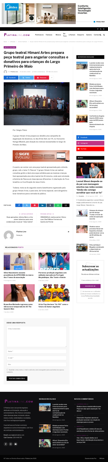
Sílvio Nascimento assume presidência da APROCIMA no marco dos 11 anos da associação (18, 275)
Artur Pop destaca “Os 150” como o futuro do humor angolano (53, 305)
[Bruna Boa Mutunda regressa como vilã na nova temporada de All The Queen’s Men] (19, 293)
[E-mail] (6, 157)
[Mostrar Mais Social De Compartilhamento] (52, 78)
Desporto (80, 35)
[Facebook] (6, 136)
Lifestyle (72, 35)
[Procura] (104, 34)
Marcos (79, 426)
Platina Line (14, 71)
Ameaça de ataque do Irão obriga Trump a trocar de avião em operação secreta (96, 215)
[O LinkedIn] (6, 146)
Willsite (101, 458)
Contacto (97, 35)
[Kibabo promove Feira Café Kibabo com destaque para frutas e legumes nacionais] (82, 87)
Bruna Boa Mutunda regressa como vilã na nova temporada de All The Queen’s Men (18, 306)
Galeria (89, 35)
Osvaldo (81, 196)
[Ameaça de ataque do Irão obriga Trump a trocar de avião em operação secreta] (82, 213)
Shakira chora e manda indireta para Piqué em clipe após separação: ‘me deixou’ (89, 409)
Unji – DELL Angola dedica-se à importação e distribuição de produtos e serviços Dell (90, 440)
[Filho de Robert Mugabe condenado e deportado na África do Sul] (82, 247)
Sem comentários (39, 71)
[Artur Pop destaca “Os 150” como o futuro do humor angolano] (54, 293)
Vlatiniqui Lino (81, 404)
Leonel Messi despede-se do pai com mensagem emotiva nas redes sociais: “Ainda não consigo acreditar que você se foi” (89, 187)
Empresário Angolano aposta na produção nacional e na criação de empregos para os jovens (88, 420)
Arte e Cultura (10, 47)
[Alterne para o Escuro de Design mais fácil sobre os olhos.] (100, 35)
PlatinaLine (39, 35)
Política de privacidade (92, 296)
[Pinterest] (6, 152)
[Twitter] (6, 141)
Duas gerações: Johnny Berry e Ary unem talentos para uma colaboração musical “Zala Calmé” (19, 219)
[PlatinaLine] (16, 35)
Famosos (49, 35)
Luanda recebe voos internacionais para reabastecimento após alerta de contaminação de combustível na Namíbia (96, 69)
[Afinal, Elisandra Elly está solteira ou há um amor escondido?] (82, 104)
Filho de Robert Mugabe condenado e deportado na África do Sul (96, 248)
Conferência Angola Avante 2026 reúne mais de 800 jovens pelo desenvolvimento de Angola (96, 121)
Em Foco (65, 35)
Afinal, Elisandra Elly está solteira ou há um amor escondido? (96, 104)
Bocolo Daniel (81, 435)
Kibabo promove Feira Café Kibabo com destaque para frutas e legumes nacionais (96, 88)
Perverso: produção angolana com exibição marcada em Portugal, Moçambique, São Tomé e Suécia (52, 275)
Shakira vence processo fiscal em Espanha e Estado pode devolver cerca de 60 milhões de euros (96, 232)
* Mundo (80, 177)
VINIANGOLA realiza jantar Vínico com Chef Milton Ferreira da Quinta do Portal (53, 219)
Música (58, 35)
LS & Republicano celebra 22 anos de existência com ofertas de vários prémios (90, 430)
